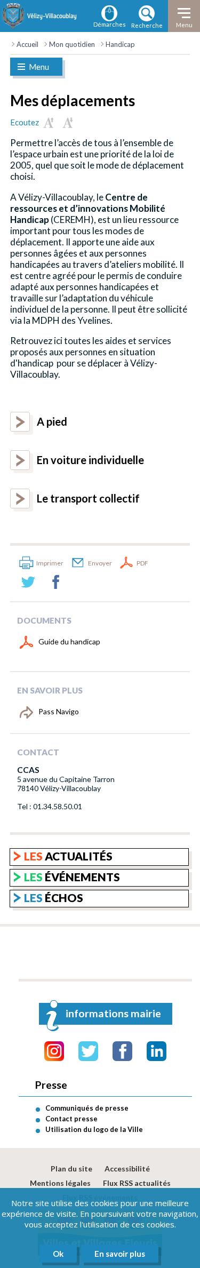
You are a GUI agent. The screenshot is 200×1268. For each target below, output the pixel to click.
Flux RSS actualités (137, 1182)
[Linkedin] (156, 1051)
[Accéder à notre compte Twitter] (88, 1051)
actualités (68, 856)
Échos (53, 897)
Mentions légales (60, 1182)
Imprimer (49, 563)
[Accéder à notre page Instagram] (54, 1051)
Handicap (120, 44)
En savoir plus (119, 1253)
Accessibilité (127, 1168)
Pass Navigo (58, 711)
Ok (58, 1253)
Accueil (27, 44)
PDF (142, 563)
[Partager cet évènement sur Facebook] (56, 582)
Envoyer (100, 563)
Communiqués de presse (87, 1108)
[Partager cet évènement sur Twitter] (28, 582)
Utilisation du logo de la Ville (94, 1129)
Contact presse (71, 1118)
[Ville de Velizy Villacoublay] (39, 16)
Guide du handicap (69, 641)
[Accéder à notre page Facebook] (122, 1051)
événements (72, 876)
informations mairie (113, 1013)
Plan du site (71, 1168)
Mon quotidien (72, 44)
